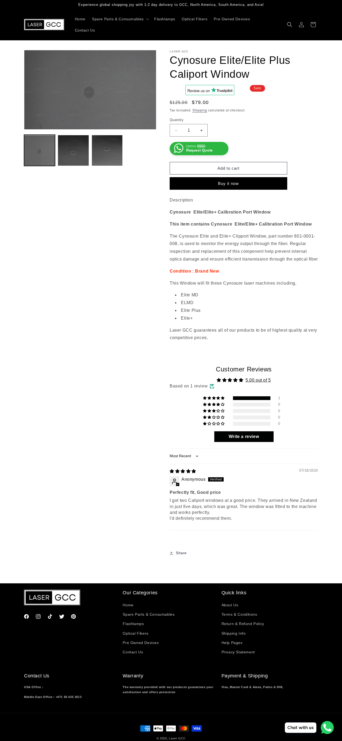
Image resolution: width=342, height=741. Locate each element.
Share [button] (181, 553)
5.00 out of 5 (258, 380)
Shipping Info (233, 633)
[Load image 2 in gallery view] (73, 150)
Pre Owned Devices (141, 643)
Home (128, 605)
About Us (229, 605)
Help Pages (232, 643)
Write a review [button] (244, 436)
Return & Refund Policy (242, 624)
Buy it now (228, 183)
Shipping (199, 110)
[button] (120, 19)
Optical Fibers (135, 633)
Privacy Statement (238, 652)
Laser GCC (177, 738)
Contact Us (133, 652)
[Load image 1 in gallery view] (39, 150)
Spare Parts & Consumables (148, 614)
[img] (183, 471)
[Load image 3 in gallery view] (107, 150)
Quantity (177, 120)
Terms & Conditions (239, 614)
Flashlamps (133, 624)
